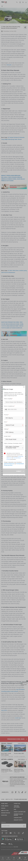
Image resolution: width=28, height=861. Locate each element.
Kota (5, 421)
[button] (14, 387)
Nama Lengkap (8, 398)
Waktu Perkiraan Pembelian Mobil (13, 443)
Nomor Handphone (9, 406)
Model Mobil (7, 436)
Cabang (6, 429)
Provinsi (6, 414)
